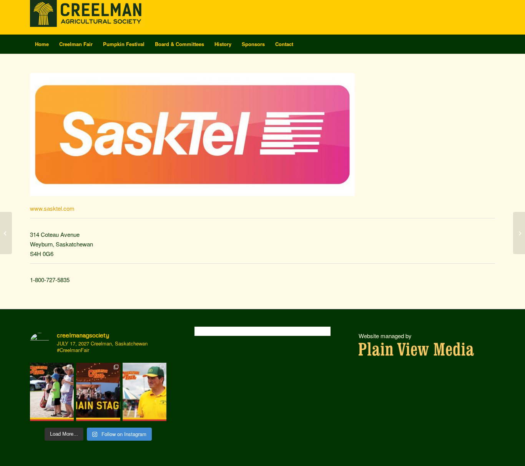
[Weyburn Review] (519, 233)
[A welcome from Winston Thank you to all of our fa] (144, 392)
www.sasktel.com (52, 208)
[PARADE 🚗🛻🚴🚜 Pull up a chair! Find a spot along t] (52, 392)
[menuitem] (42, 44)
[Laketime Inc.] (6, 233)
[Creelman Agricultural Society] (87, 17)
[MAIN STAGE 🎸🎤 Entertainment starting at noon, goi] (98, 392)
